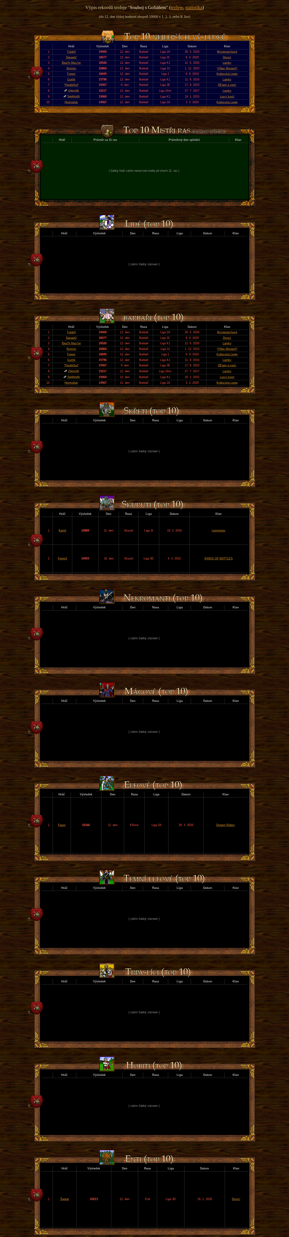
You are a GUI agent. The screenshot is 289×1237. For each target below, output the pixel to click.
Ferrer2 (62, 558)
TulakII (71, 51)
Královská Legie (227, 73)
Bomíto (71, 68)
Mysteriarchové (227, 51)
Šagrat (64, 1199)
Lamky (227, 62)
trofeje (177, 7)
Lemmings (218, 530)
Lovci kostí (227, 96)
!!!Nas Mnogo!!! (227, 68)
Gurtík (71, 79)
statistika (193, 7)
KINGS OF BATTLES (219, 558)
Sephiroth (73, 96)
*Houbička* (71, 85)
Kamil (62, 530)
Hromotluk (71, 102)
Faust (61, 825)
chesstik (73, 90)
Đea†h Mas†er (71, 62)
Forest (71, 73)
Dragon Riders (225, 825)
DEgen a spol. (227, 85)
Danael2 (71, 57)
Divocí (227, 57)
